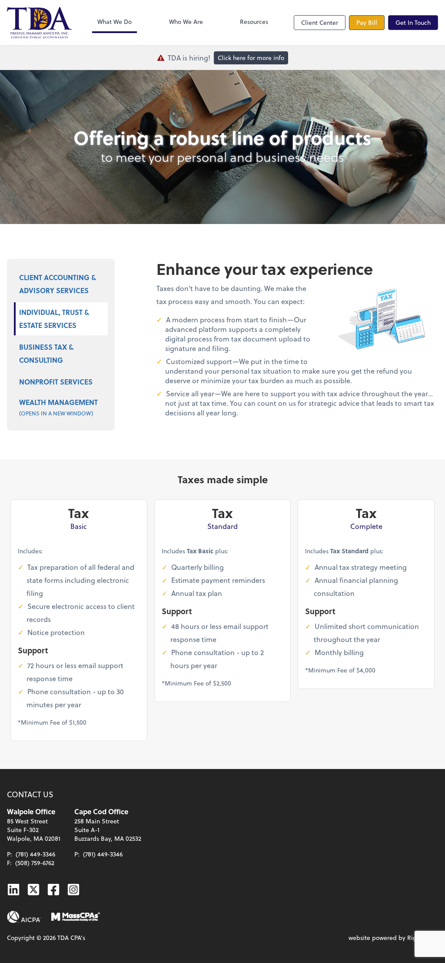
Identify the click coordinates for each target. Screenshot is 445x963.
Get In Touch (413, 22)
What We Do (114, 21)
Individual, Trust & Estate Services (54, 318)
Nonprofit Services (56, 382)
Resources (254, 21)
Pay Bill (366, 22)
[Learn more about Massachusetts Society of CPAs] (75, 917)
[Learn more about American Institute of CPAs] (24, 917)
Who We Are (186, 21)
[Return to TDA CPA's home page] (39, 22)
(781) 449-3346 (35, 854)
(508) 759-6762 (34, 862)
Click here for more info (251, 57)
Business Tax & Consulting (46, 353)
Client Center (319, 22)
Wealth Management (58, 407)
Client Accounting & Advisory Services (57, 283)
